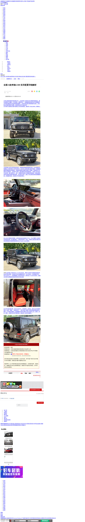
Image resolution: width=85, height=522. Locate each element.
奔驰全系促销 (8, 438)
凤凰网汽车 (9, 1)
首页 (4, 480)
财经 (4, 9)
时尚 (4, 13)
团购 (7, 56)
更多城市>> (33, 76)
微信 (6, 2)
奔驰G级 (29, 168)
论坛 (4, 34)
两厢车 (8, 61)
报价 (7, 52)
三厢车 (8, 63)
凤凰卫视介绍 (52, 518)
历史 (4, 28)
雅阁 (2, 423)
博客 (4, 33)
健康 (4, 14)
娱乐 (4, 10)
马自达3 (2, 425)
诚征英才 (28, 518)
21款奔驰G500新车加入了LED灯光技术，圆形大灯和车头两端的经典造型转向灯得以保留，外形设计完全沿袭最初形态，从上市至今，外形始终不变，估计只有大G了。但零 (22, 274)
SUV (8, 66)
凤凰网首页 (3, 1)
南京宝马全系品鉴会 (8, 463)
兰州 (19, 76)
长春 (10, 76)
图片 (7, 53)
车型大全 (8, 50)
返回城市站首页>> (37, 376)
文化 (4, 27)
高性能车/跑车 (7, 419)
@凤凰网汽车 (9, 386)
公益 (4, 35)
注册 (7, 4)
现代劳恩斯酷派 (14, 425)
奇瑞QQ (20, 425)
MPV (8, 67)
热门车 (5, 410)
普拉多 (31, 423)
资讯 (4, 7)
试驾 (7, 45)
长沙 (14, 76)
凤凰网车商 (14, 1)
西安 (29, 76)
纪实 (2, 513)
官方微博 (3, 2)
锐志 (29, 423)
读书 (4, 24)
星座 (4, 38)
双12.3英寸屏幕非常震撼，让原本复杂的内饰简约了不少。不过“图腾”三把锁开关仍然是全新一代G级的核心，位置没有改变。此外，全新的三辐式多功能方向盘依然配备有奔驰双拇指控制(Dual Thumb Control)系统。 (22, 240)
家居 (4, 20)
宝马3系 (10, 423)
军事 (4, 30)
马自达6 (22, 423)
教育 (4, 26)
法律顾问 (42, 518)
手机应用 (32, 1)
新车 (7, 42)
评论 (4, 484)
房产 (4, 19)
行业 (7, 48)
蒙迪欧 (6, 423)
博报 (4, 508)
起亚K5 (19, 423)
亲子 (4, 16)
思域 (16, 423)
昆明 (12, 76)
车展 (25, 1)
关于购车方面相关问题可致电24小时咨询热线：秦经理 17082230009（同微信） (22, 106)
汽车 (4, 17)
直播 (2, 515)
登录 (5, 4)
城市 (4, 507)
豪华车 (9, 64)
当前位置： (3, 78)
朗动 (5, 425)
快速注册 (12, 398)
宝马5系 (26, 423)
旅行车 (9, 68)
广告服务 (24, 518)
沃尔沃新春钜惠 (8, 446)
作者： (6, 386)
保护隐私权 (33, 518)
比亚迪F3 (39, 423)
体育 (4, 12)
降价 (19, 78)
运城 (15, 78)
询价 (7, 57)
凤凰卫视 (3, 5)
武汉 (23, 76)
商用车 (19, 1)
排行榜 (7, 59)
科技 (4, 21)
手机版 (28, 1)
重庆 (27, 76)
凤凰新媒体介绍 (4, 518)
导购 (7, 43)
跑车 (8, 69)
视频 (4, 31)
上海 (4, 76)
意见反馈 (47, 518)
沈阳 (8, 76)
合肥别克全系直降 (8, 454)
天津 (16, 76)
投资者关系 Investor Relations (14, 518)
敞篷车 (9, 71)
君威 (4, 423)
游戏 (4, 505)
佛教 (4, 37)
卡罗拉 (35, 423)
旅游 (4, 23)
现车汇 (22, 1)
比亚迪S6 (8, 425)
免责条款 (38, 518)
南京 (21, 76)
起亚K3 (13, 423)
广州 (6, 76)
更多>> (37, 372)
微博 (4, 510)
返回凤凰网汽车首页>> (35, 389)
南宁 (25, 76)
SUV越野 (6, 415)
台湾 (4, 483)
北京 (2, 73)
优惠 (7, 55)
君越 (42, 423)
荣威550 (24, 425)
